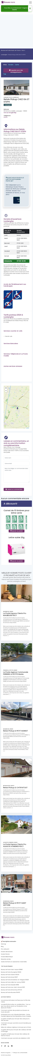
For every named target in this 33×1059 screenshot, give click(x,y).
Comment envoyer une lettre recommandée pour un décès (16, 1024)
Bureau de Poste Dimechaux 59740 (11, 990)
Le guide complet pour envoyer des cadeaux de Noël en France (15, 1035)
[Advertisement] (16, 31)
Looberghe (4, 54)
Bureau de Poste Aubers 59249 (10, 974)
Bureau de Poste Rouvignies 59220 (11, 972)
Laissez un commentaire (14, 489)
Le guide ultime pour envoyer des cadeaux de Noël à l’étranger (16, 1030)
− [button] (6, 390)
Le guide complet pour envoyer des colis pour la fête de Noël (15, 1019)
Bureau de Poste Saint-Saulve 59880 (12, 969)
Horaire (10, 65)
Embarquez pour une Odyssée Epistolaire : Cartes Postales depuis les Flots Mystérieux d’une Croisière (16, 1015)
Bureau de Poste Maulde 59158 (10, 985)
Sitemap (3, 944)
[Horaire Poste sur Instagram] (12, 1046)
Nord (23, 50)
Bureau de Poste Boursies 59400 (10, 992)
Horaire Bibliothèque (7, 957)
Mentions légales (5, 1052)
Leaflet (27, 428)
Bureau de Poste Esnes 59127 (9, 977)
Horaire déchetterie (7, 951)
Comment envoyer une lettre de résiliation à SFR (15, 1038)
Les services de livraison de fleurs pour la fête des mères (15, 1001)
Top (4, 74)
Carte (17, 65)
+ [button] (6, 388)
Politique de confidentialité (20, 1052)
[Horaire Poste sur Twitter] (5, 1046)
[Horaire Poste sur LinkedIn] (9, 1046)
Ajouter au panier (17, 531)
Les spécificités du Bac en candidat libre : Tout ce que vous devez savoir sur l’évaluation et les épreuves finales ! (15, 1006)
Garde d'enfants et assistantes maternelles (14, 962)
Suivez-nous (18, 200)
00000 (5, 117)
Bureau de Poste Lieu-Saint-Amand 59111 (13, 987)
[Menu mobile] (30, 3)
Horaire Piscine (5, 954)
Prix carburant (5, 949)
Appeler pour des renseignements (16, 71)
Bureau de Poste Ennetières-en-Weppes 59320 (15, 980)
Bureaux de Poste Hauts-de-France (11, 50)
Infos (5, 65)
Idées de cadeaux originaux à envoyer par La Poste (16, 1027)
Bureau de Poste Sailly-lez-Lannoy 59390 (13, 982)
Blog (2, 946)
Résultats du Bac (6, 959)
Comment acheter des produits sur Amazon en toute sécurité (15, 1011)
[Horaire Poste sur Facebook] (2, 1046)
